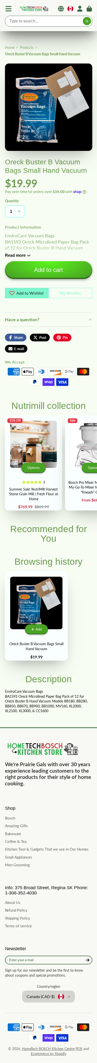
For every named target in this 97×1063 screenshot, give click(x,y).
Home (9, 47)
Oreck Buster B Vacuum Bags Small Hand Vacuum (36, 616)
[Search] (87, 21)
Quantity (12, 201)
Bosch (10, 818)
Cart (89, 9)
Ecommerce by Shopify (48, 1054)
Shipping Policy (17, 918)
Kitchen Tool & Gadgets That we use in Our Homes (47, 849)
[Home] (34, 9)
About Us (12, 902)
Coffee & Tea (15, 841)
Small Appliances (18, 857)
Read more (15, 255)
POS (79, 1049)
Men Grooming (17, 865)
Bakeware (13, 833)
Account (80, 9)
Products (27, 47)
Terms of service (18, 926)
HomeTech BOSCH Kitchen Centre (48, 1049)
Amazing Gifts (16, 825)
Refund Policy (16, 910)
